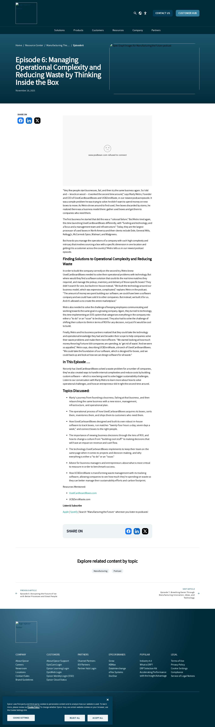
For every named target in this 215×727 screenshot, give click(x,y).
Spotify (73, 511)
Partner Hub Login (87, 668)
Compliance (177, 672)
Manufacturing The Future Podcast (58, 45)
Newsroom (21, 668)
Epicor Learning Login (58, 668)
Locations (21, 672)
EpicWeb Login (54, 672)
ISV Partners (84, 664)
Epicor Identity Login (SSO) (60, 676)
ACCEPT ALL (98, 718)
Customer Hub (187, 13)
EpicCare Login (54, 664)
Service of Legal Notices (183, 676)
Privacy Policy (178, 664)
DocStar (113, 676)
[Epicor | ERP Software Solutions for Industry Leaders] (26, 13)
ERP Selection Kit (148, 668)
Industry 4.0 (146, 660)
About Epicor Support (58, 660)
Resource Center (34, 45)
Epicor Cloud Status (57, 679)
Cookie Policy (33, 707)
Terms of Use (177, 660)
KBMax (112, 664)
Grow (111, 660)
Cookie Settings (179, 668)
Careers (19, 664)
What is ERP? (146, 664)
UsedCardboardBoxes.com (83, 493)
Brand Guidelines (24, 679)
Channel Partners (86, 660)
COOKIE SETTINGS (21, 717)
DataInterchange (117, 668)
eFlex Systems (116, 672)
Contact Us (163, 13)
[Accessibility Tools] (145, 13)
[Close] (107, 699)
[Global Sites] (140, 13)
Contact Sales (22, 676)
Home (19, 45)
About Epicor (22, 660)
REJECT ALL (75, 718)
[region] (58, 710)
